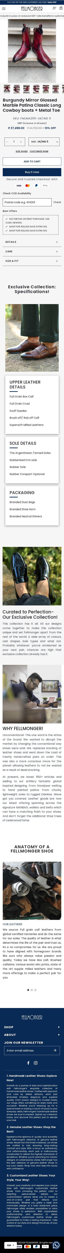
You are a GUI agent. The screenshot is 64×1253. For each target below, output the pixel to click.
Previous (7, 51)
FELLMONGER (32, 1242)
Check (57, 202)
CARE (8, 251)
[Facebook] (28, 1063)
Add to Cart (32, 161)
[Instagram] (35, 1063)
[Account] (55, 9)
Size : (34, 141)
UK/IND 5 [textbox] (43, 141)
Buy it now (32, 172)
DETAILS (10, 242)
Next (57, 51)
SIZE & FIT (12, 261)
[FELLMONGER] (32, 8)
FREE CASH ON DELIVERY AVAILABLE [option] (32, 2)
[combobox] (48, 142)
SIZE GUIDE (22, 151)
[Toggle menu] (4, 8)
